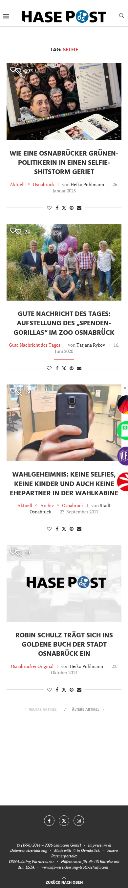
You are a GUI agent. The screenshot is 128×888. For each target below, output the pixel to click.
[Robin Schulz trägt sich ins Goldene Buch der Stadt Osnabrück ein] (64, 583)
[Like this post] (49, 208)
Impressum (97, 845)
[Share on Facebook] (57, 208)
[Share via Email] (79, 208)
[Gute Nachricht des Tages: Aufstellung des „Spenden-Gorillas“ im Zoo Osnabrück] (64, 262)
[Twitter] (64, 820)
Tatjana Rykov (90, 345)
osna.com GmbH (67, 845)
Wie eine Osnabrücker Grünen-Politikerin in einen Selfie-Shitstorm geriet (64, 163)
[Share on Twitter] (64, 208)
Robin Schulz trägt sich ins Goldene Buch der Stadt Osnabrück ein (64, 645)
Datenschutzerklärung (28, 850)
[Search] (121, 16)
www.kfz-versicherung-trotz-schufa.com (74, 867)
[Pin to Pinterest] (72, 208)
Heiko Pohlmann (87, 184)
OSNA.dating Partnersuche (31, 861)
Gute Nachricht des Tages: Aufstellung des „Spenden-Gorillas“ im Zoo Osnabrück (64, 323)
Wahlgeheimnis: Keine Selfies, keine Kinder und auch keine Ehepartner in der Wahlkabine (64, 484)
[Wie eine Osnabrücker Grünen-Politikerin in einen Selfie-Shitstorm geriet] (64, 101)
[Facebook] (49, 820)
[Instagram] (79, 820)
